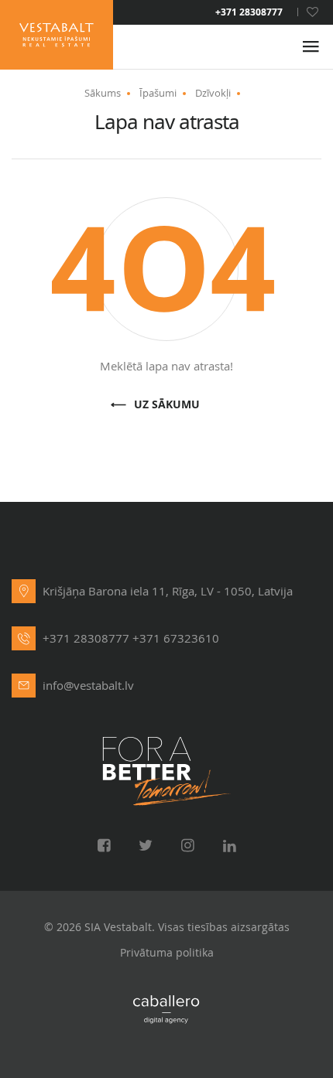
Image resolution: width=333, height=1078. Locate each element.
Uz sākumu (167, 405)
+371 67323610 (175, 638)
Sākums (102, 93)
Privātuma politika (167, 952)
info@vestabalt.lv (88, 685)
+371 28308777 (249, 12)
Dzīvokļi (213, 93)
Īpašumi (158, 93)
